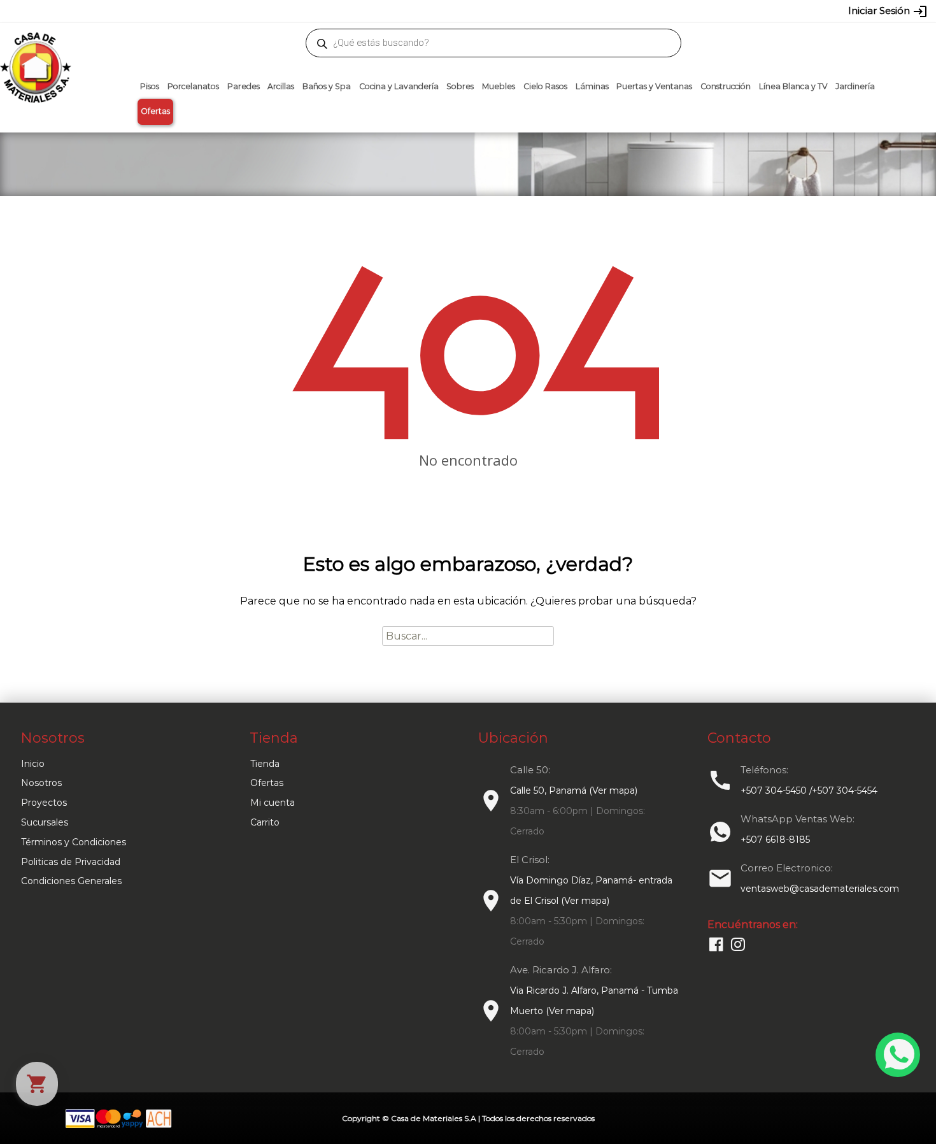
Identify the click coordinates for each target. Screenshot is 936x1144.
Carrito (265, 822)
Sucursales (44, 822)
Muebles (498, 86)
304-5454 (495, 11)
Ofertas (155, 111)
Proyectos (44, 802)
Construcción (725, 86)
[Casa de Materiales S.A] (31, 48)
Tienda (265, 763)
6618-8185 (540, 11)
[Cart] (37, 1084)
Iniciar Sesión (888, 11)
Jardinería (855, 86)
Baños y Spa (326, 86)
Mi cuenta (272, 802)
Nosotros (41, 783)
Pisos (149, 86)
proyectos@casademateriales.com (334, 11)
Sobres (460, 86)
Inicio (33, 763)
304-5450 (449, 11)
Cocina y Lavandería (399, 86)
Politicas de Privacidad (70, 862)
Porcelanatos (193, 86)
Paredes (243, 86)
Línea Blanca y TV (793, 86)
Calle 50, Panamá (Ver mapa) (573, 790)
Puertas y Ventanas (654, 86)
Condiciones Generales (71, 881)
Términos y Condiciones (73, 842)
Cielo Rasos (545, 86)
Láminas (592, 86)
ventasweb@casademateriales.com (182, 11)
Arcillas (280, 86)
